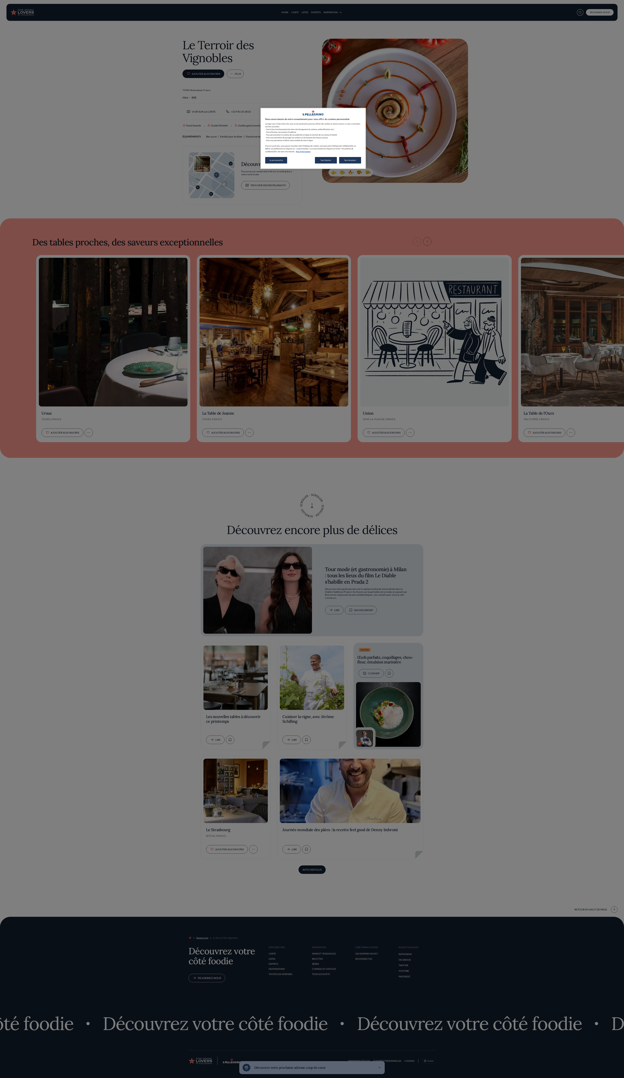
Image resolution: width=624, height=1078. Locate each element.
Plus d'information (303, 151)
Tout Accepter (350, 160)
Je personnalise (276, 160)
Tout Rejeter (325, 160)
